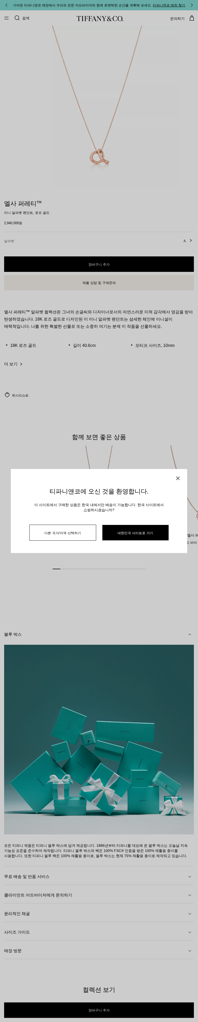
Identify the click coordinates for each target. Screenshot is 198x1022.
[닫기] (178, 478)
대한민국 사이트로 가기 (135, 532)
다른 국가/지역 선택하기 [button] (62, 532)
